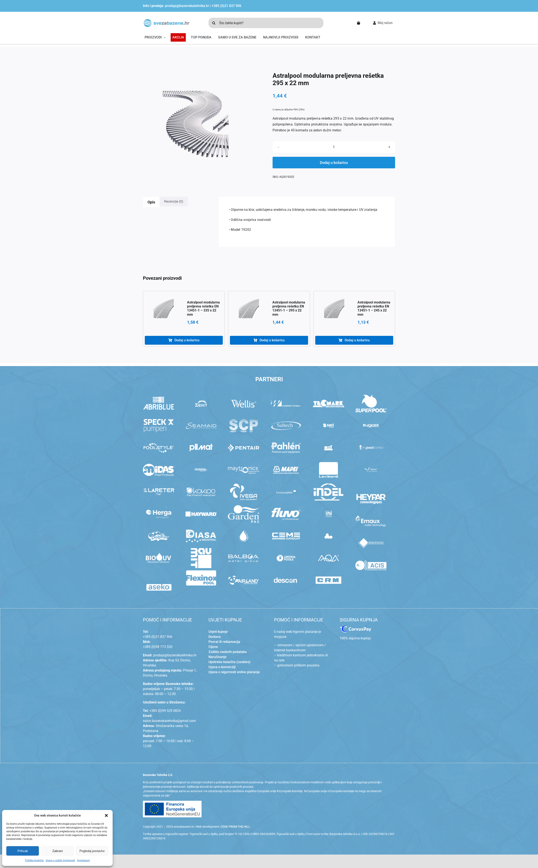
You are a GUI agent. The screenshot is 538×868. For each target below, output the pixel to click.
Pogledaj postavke (92, 851)
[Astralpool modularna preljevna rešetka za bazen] (195, 124)
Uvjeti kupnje (218, 632)
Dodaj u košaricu (334, 162)
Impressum (83, 860)
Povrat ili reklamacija (224, 642)
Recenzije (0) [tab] (173, 201)
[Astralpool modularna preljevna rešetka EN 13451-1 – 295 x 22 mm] (248, 309)
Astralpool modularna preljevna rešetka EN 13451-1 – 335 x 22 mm (203, 308)
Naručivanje (217, 657)
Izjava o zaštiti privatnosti (60, 860)
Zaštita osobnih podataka (227, 652)
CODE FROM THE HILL (235, 826)
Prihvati (22, 851)
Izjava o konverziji (222, 667)
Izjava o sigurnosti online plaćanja (234, 672)
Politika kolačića (34, 860)
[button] (106, 815)
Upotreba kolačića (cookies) (229, 662)
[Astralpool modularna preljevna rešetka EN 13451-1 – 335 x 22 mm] (163, 309)
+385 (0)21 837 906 (226, 6)
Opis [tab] (151, 202)
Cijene (213, 647)
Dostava (214, 637)
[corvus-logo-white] (355, 627)
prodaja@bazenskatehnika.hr (187, 6)
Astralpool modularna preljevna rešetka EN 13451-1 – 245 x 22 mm (373, 308)
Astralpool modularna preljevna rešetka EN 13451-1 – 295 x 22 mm (288, 308)
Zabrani (57, 851)
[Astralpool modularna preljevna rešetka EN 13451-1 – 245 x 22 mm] (334, 309)
